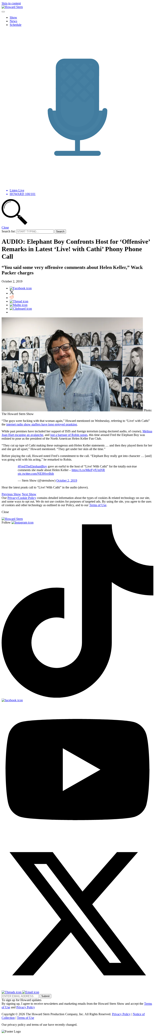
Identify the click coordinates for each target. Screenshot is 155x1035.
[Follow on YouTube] (77, 836)
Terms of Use (97, 505)
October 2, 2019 (66, 480)
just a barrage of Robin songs (68, 435)
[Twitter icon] (12, 293)
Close (5, 227)
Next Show (29, 494)
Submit (45, 996)
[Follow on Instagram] (23, 522)
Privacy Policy (25, 1007)
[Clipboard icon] (21, 308)
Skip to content (11, 3)
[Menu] (3, 11)
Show (13, 17)
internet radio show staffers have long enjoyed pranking (41, 424)
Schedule (15, 24)
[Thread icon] (19, 301)
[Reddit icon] (12, 297)
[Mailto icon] (18, 305)
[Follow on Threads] (12, 992)
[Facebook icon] (21, 288)
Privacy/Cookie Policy (21, 498)
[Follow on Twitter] (77, 988)
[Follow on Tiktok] (77, 696)
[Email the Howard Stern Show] (30, 992)
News (13, 21)
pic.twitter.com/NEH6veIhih (36, 473)
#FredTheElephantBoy (32, 466)
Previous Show (11, 494)
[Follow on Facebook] (12, 700)
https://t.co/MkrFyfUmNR (88, 470)
